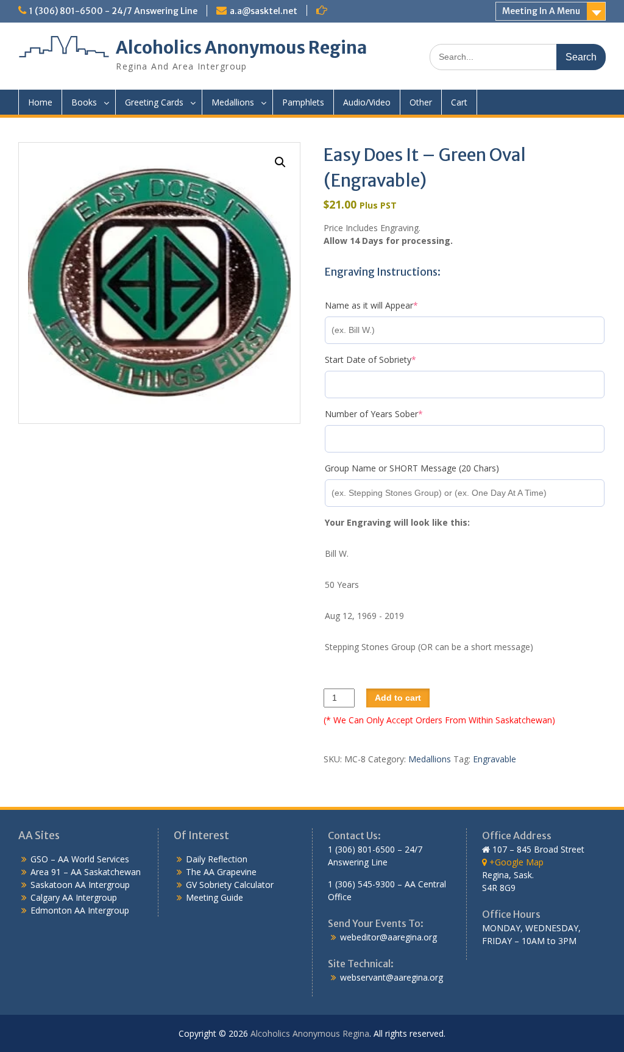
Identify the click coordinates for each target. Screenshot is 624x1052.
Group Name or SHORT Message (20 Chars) (412, 468)
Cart (459, 102)
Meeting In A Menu (541, 10)
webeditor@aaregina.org (388, 937)
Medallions (232, 102)
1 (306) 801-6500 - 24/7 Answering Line (113, 10)
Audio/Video (367, 102)
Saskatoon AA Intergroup (80, 884)
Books (84, 102)
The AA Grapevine (221, 872)
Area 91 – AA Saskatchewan (85, 872)
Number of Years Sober (392, 414)
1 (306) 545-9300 (361, 884)
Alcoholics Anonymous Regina (241, 48)
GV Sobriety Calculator (230, 884)
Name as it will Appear (390, 305)
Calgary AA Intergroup (73, 897)
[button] (280, 162)
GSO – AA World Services (79, 859)
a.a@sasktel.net (263, 10)
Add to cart (398, 698)
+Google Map (515, 862)
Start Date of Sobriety (389, 359)
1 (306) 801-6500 (361, 849)
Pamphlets (303, 102)
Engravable (494, 759)
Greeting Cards (154, 102)
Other (421, 102)
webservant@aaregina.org (391, 977)
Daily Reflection (216, 859)
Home (40, 102)
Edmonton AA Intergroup (79, 910)
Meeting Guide (214, 897)
